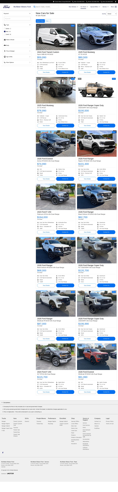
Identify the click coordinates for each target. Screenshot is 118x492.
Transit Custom (17, 421)
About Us (97, 423)
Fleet (72, 433)
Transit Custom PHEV (64, 424)
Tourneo (15, 427)
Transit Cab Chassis (16, 435)
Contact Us (65, 72)
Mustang (50, 423)
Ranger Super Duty (7, 428)
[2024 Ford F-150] (56, 197)
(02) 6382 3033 (9, 465)
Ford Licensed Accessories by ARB (87, 435)
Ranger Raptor (6, 423)
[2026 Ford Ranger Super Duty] (97, 90)
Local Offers (74, 423)
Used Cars (74, 430)
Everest (27, 421)
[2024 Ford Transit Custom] (56, 37)
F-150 (3, 430)
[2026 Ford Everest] (56, 143)
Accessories (86, 439)
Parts (84, 427)
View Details (46, 72)
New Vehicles (72, 6)
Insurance (74, 443)
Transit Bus (16, 432)
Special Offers (94, 6)
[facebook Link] (116, 2)
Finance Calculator (76, 437)
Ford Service (86, 425)
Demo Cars (74, 428)
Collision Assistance (86, 448)
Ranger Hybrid (6, 426)
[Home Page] (6, 7)
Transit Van (16, 430)
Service (105, 6)
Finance (73, 435)
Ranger (4, 421)
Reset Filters (40, 21)
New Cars (74, 426)
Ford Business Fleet (75, 440)
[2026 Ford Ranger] (97, 143)
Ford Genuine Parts (86, 430)
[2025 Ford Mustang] (97, 37)
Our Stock (83, 6)
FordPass (97, 428)
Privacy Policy (109, 421)
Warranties (86, 441)
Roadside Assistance (86, 444)
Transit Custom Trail (17, 424)
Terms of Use (110, 423)
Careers (96, 426)
